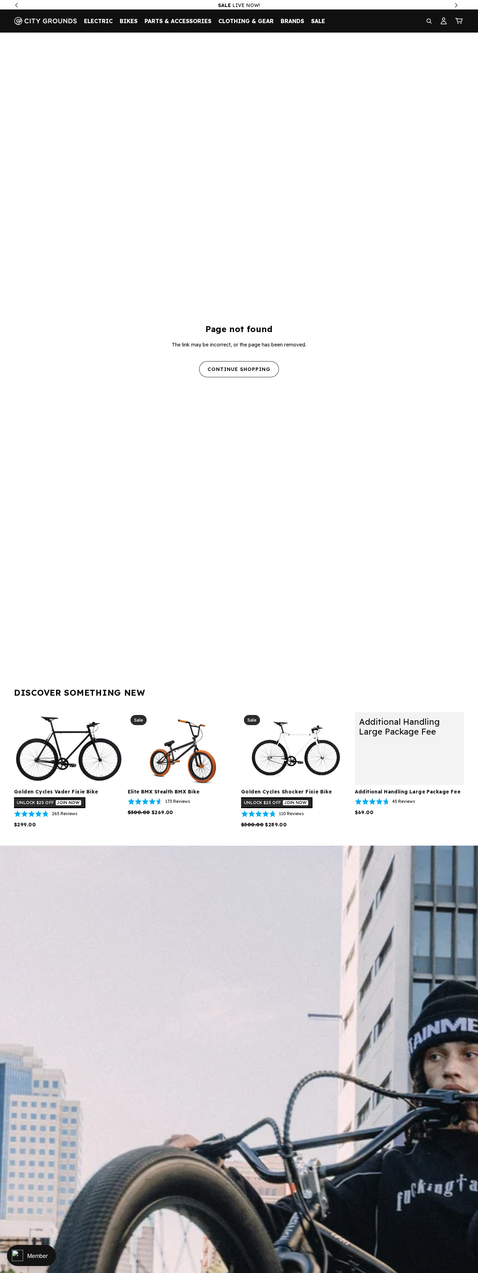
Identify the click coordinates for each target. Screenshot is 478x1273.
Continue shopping (239, 369)
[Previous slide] (24, 748)
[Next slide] (113, 748)
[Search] (429, 21)
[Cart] (459, 21)
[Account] (443, 21)
